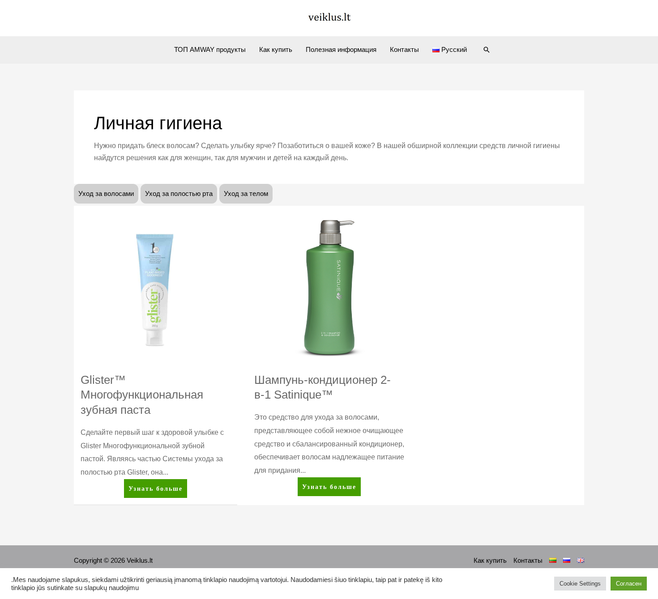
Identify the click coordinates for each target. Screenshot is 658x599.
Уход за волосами (106, 193)
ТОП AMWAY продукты (210, 49)
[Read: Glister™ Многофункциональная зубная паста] (156, 287)
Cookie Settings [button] (580, 583)
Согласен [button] (628, 583)
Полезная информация (341, 49)
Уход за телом (246, 193)
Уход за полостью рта (179, 193)
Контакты (404, 49)
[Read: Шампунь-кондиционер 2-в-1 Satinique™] (329, 287)
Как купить (275, 49)
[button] (487, 50)
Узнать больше (157, 486)
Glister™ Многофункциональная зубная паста (142, 395)
